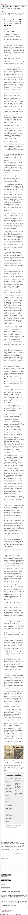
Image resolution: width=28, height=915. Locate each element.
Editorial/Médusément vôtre (8, 6)
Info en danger (16, 8)
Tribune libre (13, 10)
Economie (23, 6)
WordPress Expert (17, 914)
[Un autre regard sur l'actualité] (3, 4)
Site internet (16, 860)
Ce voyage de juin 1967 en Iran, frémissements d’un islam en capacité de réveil (13, 23)
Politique (17, 6)
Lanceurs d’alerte (6, 10)
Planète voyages (15, 28)
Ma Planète (9, 8)
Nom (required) (16, 853)
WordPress (7, 911)
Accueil (8, 13)
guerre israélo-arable (12, 825)
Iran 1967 (20, 825)
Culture (3, 8)
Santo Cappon (14, 827)
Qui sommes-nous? (5, 12)
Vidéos (19, 10)
